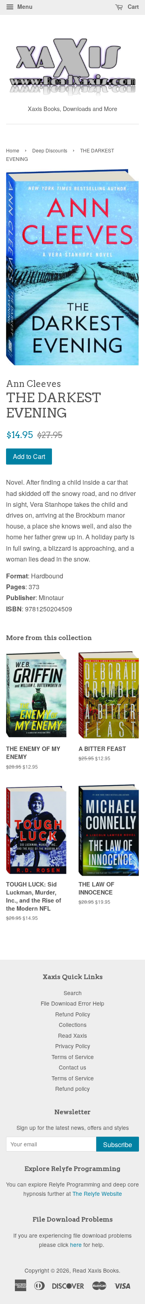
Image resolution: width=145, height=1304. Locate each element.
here (76, 1244)
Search (73, 993)
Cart (132, 6)
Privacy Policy (72, 1046)
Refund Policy (72, 1014)
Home (12, 150)
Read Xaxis (72, 1035)
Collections (73, 1024)
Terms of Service (73, 1057)
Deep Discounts (49, 150)
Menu (24, 6)
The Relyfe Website (97, 1193)
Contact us (72, 1067)
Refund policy (72, 1088)
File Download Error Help (72, 1003)
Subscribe (117, 1144)
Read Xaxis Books (95, 1270)
